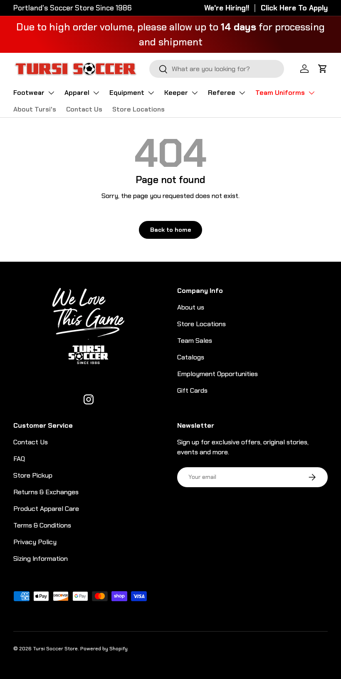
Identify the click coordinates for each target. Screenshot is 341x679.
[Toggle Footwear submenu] (51, 93)
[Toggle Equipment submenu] (151, 93)
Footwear (28, 92)
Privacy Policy (35, 542)
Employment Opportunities (217, 373)
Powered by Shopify (104, 648)
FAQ (19, 458)
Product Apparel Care (46, 508)
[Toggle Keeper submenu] (195, 93)
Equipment (126, 92)
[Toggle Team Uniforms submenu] (311, 93)
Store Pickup (32, 475)
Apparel (76, 92)
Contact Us (84, 109)
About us (190, 307)
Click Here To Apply (294, 7)
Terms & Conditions (42, 525)
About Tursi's (34, 109)
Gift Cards (192, 390)
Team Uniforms (280, 92)
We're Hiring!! (226, 7)
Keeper (176, 92)
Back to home (170, 229)
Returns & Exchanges (46, 492)
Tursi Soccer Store (55, 648)
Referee (221, 92)
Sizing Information (40, 558)
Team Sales (194, 340)
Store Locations (138, 109)
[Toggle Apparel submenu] (96, 93)
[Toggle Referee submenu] (242, 93)
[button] (323, 68)
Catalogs (190, 357)
